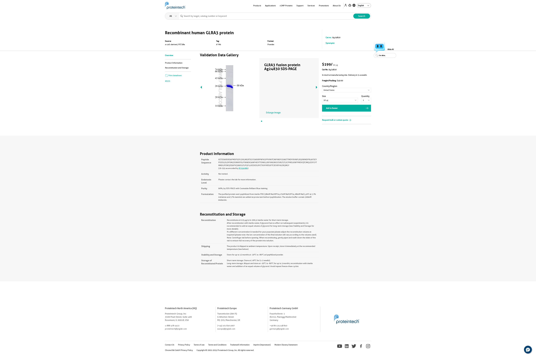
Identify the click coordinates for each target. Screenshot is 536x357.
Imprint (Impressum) (262, 345)
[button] (528, 350)
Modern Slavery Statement (285, 345)
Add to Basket (332, 108)
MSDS (167, 81)
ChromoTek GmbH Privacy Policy (179, 350)
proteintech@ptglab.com (176, 329)
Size (324, 96)
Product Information (173, 63)
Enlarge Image (273, 112)
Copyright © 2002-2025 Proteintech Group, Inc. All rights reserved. (225, 350)
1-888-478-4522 (172, 325)
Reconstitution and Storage (177, 68)
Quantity (365, 96)
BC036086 (243, 168)
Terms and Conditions (217, 345)
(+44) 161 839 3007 (226, 325)
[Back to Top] (519, 350)
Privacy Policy (184, 345)
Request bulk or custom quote (335, 120)
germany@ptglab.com (279, 329)
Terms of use (199, 345)
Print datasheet (175, 75)
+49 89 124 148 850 (278, 325)
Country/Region (329, 86)
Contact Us (169, 345)
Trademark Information (240, 345)
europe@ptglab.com (226, 329)
